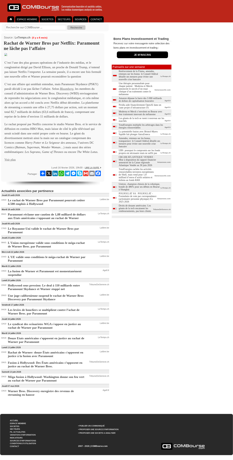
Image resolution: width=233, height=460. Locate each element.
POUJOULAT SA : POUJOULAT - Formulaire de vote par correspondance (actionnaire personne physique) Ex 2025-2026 (137, 197)
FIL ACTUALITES (17, 432)
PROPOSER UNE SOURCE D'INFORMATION (99, 429)
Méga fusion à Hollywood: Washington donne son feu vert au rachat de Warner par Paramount (46, 378)
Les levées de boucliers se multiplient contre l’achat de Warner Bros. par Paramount (43, 311)
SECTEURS (64, 19)
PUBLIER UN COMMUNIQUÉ (92, 426)
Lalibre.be (104, 199)
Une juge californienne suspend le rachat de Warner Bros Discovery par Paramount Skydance (46, 297)
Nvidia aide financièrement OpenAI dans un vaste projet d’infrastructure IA (140, 106)
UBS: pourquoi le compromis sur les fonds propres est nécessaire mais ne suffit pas (139, 151)
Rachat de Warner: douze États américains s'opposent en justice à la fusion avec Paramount (45, 354)
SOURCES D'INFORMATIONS (23, 441)
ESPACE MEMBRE (27, 19)
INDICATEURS (16, 438)
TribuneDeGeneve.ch (99, 284)
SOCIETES (47, 19)
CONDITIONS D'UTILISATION (23, 443)
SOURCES (80, 19)
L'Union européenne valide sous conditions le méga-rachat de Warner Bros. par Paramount (46, 244)
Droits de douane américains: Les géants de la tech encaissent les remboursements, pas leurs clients (135, 208)
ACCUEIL (14, 420)
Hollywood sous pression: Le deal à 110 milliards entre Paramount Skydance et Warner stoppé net (44, 287)
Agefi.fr (106, 270)
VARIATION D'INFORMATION (23, 435)
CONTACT (96, 19)
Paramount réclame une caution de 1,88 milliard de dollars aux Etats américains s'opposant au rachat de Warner (47, 216)
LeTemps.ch (23, 37)
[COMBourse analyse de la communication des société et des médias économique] (57, 13)
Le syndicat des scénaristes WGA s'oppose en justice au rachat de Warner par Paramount (44, 325)
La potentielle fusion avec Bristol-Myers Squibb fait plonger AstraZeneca (138, 133)
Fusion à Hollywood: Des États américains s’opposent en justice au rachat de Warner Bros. (45, 364)
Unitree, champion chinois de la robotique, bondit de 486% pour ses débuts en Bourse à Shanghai (139, 187)
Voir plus (10, 159)
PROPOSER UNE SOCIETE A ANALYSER (97, 433)
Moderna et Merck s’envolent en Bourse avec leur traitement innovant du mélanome (140, 113)
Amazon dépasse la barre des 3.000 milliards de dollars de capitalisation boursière (140, 99)
